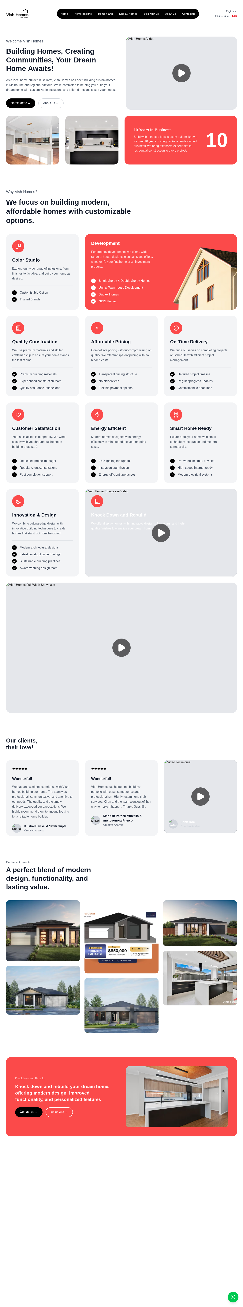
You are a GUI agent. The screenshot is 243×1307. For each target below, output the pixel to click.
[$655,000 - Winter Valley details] (43, 930)
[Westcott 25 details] (43, 990)
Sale (234, 16)
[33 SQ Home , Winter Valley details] (121, 936)
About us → (51, 103)
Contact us (188, 13)
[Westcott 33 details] (121, 1005)
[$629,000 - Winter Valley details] (200, 923)
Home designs (83, 13)
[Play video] (181, 73)
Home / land (105, 13)
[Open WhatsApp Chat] (233, 1297)
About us (170, 13)
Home (64, 13)
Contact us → (29, 1111)
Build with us (151, 13)
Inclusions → (59, 1112)
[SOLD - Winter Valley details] (200, 978)
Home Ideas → (21, 103)
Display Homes (128, 13)
